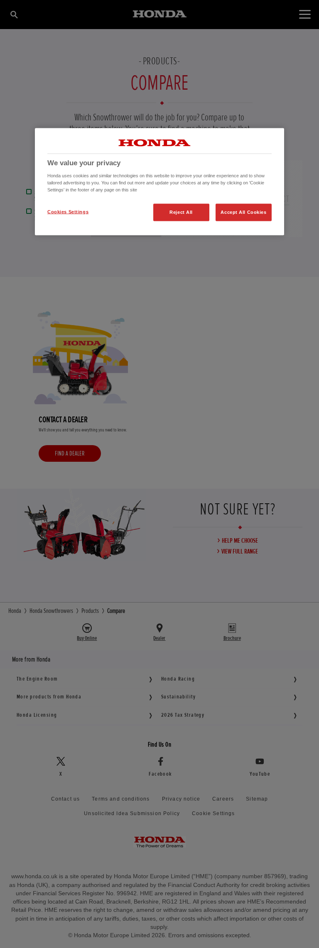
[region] (159, 181)
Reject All (181, 212)
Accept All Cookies (243, 212)
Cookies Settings (67, 211)
